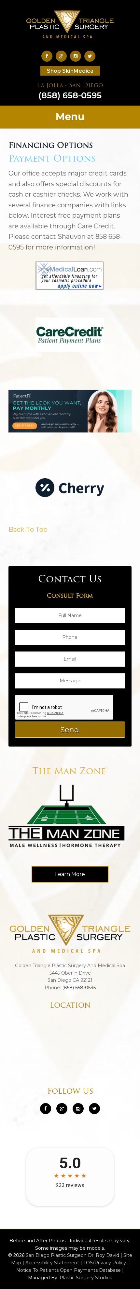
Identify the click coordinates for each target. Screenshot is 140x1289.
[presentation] (64, 707)
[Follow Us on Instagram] (78, 1109)
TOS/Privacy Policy (104, 1263)
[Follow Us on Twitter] (91, 56)
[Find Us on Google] (63, 56)
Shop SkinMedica (70, 71)
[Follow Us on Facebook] (48, 56)
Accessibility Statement (52, 1263)
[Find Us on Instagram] (77, 56)
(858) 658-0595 (70, 92)
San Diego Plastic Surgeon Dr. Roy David (72, 1255)
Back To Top (28, 529)
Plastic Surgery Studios (86, 1278)
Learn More (70, 874)
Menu (70, 117)
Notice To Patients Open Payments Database (68, 1270)
